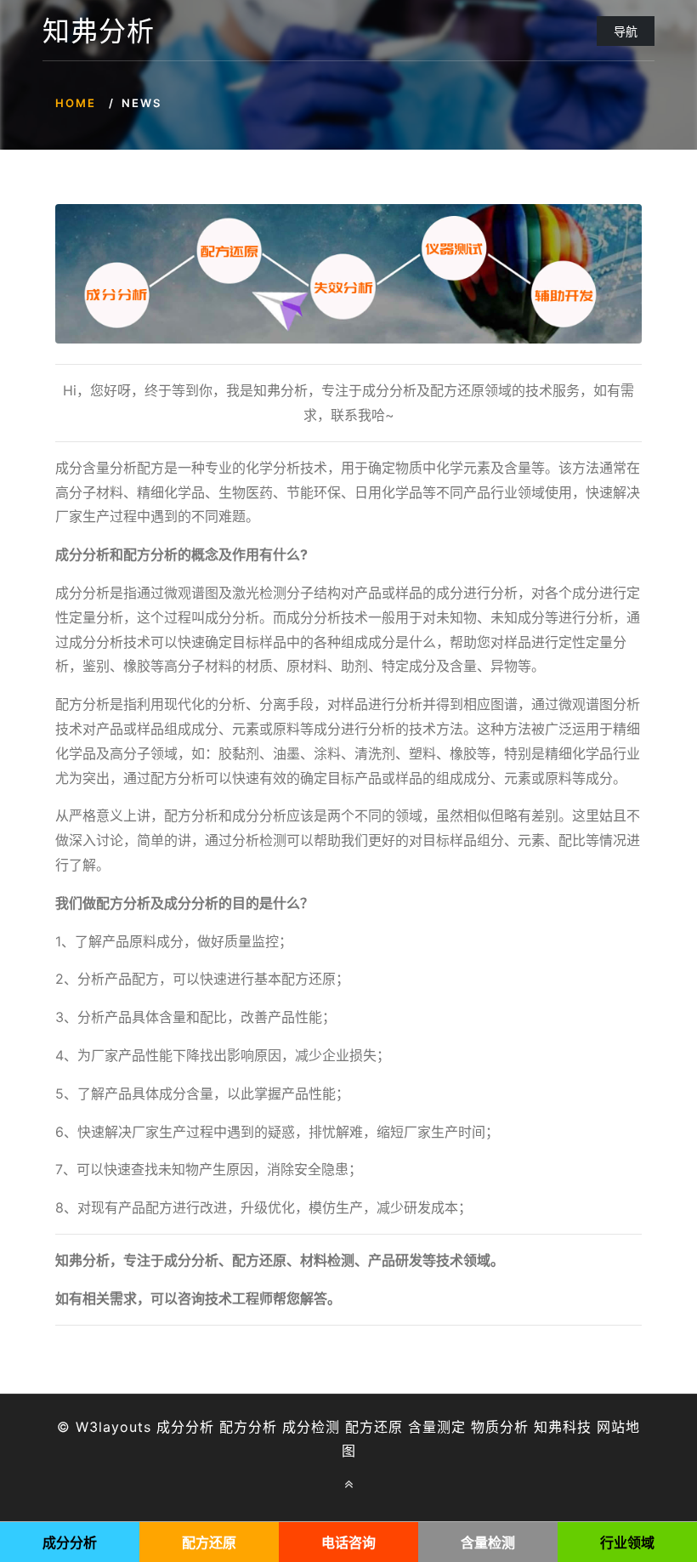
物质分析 (500, 1426)
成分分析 (185, 1426)
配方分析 (248, 1426)
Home (75, 103)
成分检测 (311, 1426)
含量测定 (437, 1426)
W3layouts (113, 1426)
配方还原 (374, 1426)
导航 (626, 31)
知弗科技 (563, 1426)
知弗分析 (98, 31)
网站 (611, 1426)
